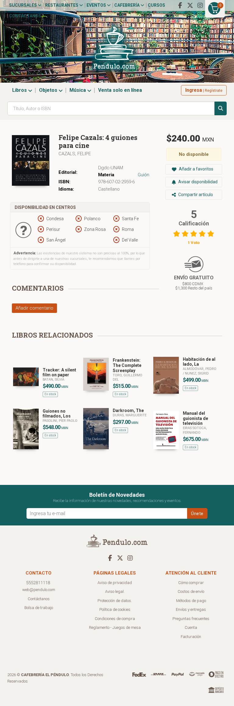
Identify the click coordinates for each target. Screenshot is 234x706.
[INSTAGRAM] (200, 5)
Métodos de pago (191, 600)
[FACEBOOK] (180, 5)
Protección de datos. (115, 600)
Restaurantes (62, 5)
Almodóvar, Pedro (199, 369)
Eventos (97, 5)
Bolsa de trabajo (38, 607)
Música (78, 90)
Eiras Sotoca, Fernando (195, 430)
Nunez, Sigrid (197, 373)
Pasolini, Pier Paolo (60, 421)
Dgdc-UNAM (110, 167)
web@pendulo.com (38, 589)
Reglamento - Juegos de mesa (115, 627)
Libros (20, 90)
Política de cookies (114, 609)
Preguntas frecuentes (190, 618)
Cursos (156, 5)
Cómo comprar (191, 582)
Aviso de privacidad (115, 582)
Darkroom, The (128, 410)
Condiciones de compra (115, 618)
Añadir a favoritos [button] (195, 169)
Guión (143, 174)
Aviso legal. (115, 591)
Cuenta (191, 627)
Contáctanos (25, 15)
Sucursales (23, 5)
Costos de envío (191, 591)
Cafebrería (127, 5)
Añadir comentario (34, 308)
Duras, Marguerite (130, 415)
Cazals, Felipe (74, 153)
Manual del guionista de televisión (195, 418)
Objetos (48, 90)
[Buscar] (220, 108)
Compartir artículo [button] (195, 194)
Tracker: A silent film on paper (59, 372)
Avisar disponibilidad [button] (197, 181)
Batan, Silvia (53, 380)
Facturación (191, 636)
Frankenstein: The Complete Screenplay (127, 365)
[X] (190, 5)
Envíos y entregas (191, 609)
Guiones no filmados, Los (57, 414)
